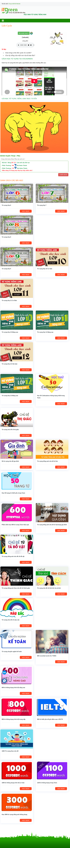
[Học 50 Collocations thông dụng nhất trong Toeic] (52, 383)
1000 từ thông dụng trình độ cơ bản (13, 782)
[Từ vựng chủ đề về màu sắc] (16, 607)
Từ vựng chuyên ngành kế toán (12, 651)
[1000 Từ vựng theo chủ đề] (16, 739)
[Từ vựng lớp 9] (16, 256)
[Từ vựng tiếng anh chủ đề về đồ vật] (16, 544)
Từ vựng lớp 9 (6, 268)
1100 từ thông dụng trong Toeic (47, 782)
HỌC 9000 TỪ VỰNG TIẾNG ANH (35, 14)
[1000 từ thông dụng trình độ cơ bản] (16, 770)
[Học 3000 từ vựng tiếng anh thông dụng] (16, 802)
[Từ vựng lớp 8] (16, 225)
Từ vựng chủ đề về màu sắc (10, 620)
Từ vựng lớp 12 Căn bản (9, 364)
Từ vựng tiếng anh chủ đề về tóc (47, 461)
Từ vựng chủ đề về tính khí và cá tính (49, 588)
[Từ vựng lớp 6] (16, 193)
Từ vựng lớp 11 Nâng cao (45, 332)
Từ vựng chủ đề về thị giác (10, 429)
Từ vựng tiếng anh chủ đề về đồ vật (13, 556)
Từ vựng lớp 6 (6, 205)
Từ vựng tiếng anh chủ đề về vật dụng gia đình (52, 524)
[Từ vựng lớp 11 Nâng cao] (52, 320)
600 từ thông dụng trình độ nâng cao (13, 687)
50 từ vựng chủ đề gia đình (10, 461)
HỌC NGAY (25, 211)
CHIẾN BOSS (63, 174)
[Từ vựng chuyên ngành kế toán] (16, 639)
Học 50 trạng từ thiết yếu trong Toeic (13, 493)
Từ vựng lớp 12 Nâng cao (10, 395)
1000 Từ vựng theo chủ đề (10, 751)
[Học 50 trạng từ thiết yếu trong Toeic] (16, 481)
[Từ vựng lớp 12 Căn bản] (16, 351)
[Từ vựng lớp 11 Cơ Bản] (16, 288)
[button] (4, 20)
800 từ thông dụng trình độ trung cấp (13, 719)
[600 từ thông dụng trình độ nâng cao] (16, 675)
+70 (13, 168)
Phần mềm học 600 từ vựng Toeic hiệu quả (15, 524)
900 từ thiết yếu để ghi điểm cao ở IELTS (50, 719)
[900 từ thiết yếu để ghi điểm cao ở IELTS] (52, 707)
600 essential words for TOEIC (46, 656)
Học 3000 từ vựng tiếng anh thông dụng (14, 814)
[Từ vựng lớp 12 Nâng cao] (16, 383)
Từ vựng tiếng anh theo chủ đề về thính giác (16, 588)
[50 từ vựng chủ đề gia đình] (16, 449)
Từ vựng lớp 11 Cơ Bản (9, 300)
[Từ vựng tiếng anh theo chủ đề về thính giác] (16, 576)
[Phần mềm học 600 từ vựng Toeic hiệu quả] (16, 512)
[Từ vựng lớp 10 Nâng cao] (16, 320)
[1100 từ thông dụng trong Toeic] (52, 770)
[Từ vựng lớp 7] (52, 193)
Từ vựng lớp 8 (6, 237)
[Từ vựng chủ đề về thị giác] (16, 417)
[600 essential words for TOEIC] (52, 641)
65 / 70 (14, 162)
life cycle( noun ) (23, 33)
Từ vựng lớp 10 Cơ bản (44, 268)
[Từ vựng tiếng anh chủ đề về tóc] (52, 449)
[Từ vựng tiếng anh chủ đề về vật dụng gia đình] (52, 512)
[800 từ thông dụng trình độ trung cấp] (16, 707)
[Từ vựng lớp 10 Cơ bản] (52, 256)
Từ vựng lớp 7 (41, 205)
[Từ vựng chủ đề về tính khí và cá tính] (52, 576)
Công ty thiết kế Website (14, 3)
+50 (13, 165)
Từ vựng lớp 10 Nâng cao (10, 332)
